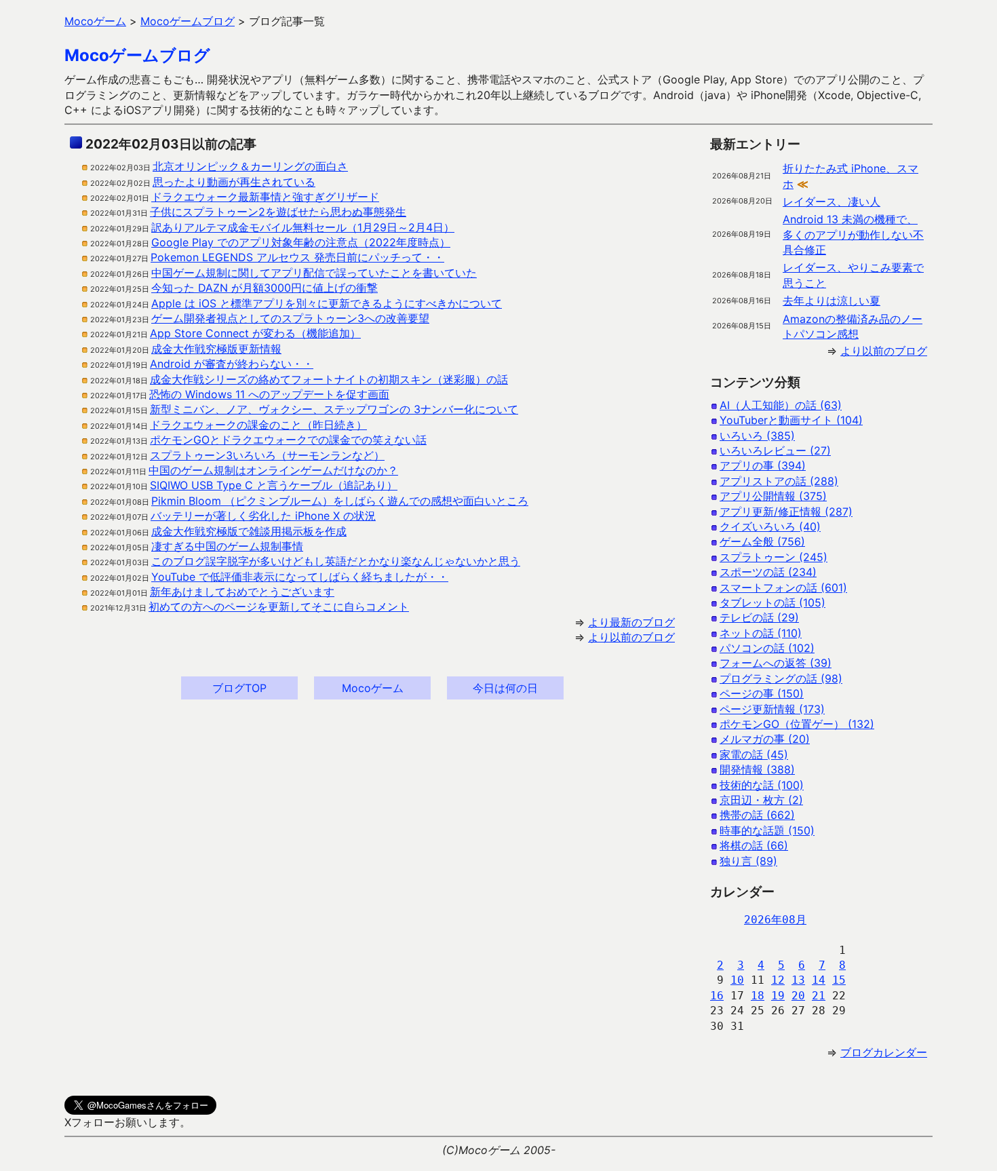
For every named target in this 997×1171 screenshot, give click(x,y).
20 (798, 995)
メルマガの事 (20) (765, 739)
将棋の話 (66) (754, 845)
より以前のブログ (631, 637)
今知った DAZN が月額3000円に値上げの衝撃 (264, 287)
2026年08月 (775, 919)
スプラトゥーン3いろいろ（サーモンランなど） (267, 455)
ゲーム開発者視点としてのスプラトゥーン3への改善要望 (290, 318)
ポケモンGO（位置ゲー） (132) (797, 724)
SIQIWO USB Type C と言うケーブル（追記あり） (273, 485)
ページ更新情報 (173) (772, 709)
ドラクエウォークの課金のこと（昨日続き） (258, 424)
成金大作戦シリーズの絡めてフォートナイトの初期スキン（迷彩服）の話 (329, 379)
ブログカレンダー (883, 1052)
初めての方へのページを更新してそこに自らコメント (279, 606)
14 (818, 980)
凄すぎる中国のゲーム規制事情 (227, 546)
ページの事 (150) (762, 693)
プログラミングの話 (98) (781, 678)
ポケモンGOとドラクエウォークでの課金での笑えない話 (288, 439)
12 (778, 980)
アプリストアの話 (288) (779, 481)
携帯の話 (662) (757, 815)
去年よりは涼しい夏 (831, 300)
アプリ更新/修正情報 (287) (786, 511)
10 (737, 980)
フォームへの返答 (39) (776, 663)
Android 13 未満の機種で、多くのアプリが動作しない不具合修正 (853, 234)
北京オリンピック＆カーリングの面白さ (250, 166)
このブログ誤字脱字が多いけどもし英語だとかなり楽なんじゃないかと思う (335, 561)
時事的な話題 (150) (767, 830)
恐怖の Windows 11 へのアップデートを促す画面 (269, 394)
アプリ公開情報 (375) (773, 496)
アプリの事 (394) (763, 465)
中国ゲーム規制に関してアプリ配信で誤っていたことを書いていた (314, 273)
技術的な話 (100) (762, 785)
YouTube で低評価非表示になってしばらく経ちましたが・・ (299, 576)
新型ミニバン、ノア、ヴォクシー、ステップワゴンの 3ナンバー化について (334, 409)
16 (717, 995)
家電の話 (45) (754, 754)
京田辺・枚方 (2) (761, 800)
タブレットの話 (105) (772, 602)
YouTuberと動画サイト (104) (791, 420)
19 (778, 995)
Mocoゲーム (373, 688)
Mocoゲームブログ (137, 55)
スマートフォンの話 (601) (783, 587)
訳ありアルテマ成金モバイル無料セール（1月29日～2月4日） (302, 227)
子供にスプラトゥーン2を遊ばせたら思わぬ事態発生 (278, 211)
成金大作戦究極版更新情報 (216, 349)
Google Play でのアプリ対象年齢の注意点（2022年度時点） (300, 242)
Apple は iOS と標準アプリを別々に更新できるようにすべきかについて (326, 303)
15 (839, 980)
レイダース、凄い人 (831, 201)
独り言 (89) (748, 861)
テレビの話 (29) (759, 617)
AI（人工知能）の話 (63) (781, 405)
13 (798, 980)
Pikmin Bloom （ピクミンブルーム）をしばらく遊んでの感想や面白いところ (339, 500)
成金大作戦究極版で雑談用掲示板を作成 (249, 531)
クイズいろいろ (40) (770, 526)
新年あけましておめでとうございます (242, 591)
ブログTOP (239, 688)
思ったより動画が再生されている (234, 182)
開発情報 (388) (757, 769)
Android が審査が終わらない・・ (231, 363)
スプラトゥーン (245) (773, 557)
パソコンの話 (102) (767, 648)
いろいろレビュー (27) (775, 450)
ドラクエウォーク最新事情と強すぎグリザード (265, 197)
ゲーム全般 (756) (762, 541)
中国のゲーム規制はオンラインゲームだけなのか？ (273, 470)
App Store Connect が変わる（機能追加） (255, 333)
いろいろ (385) (757, 435)
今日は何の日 (505, 688)
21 (818, 995)
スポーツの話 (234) (768, 572)
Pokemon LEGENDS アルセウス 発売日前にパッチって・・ (297, 257)
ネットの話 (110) (761, 633)
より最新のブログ (631, 622)
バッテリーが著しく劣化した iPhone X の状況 (263, 515)
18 (757, 995)
